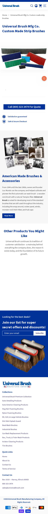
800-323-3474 (7, 483)
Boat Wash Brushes (9, 425)
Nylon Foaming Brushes (11, 413)
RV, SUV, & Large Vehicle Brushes (15, 417)
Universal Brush (15, 499)
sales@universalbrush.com (13, 488)
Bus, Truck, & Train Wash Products (15, 437)
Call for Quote (16, 301)
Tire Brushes (7, 445)
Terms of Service (8, 469)
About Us (6, 460)
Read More (8, 215)
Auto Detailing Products (11, 400)
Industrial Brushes (9, 429)
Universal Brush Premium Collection (16, 396)
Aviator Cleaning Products (12, 441)
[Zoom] (44, 78)
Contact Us (6, 464)
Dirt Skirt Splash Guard (11, 421)
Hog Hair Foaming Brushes (12, 409)
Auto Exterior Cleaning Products (15, 405)
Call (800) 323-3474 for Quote (24, 107)
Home (4, 15)
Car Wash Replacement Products (15, 433)
